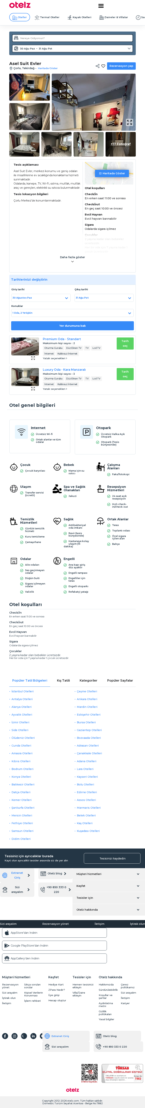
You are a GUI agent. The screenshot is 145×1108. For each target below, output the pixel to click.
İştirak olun (137, 923)
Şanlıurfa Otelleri (23, 807)
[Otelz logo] (20, 7)
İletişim (99, 923)
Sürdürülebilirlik (108, 989)
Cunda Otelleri (21, 745)
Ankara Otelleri (87, 699)
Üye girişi (53, 995)
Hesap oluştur (57, 1000)
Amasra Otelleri (22, 753)
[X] (24, 1036)
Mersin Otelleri (22, 815)
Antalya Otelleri (22, 699)
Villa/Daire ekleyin (78, 994)
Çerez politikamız (128, 986)
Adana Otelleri (86, 761)
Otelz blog (55, 873)
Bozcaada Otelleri (89, 738)
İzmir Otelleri (20, 722)
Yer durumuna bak (72, 325)
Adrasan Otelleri (88, 745)
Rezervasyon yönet (55, 923)
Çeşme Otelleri (87, 691)
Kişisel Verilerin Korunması (33, 994)
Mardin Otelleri (87, 707)
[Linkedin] (33, 1036)
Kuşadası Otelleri (88, 831)
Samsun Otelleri (22, 831)
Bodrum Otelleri (22, 769)
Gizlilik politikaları (105, 1013)
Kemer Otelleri (22, 800)
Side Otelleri (20, 730)
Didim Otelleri (21, 839)
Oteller (22, 17)
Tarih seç (125, 343)
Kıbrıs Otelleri (21, 761)
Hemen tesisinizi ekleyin (82, 986)
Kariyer (125, 1003)
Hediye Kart (56, 984)
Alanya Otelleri (22, 707)
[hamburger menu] (101, 6)
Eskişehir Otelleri (88, 714)
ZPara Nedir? (56, 989)
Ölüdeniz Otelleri (23, 738)
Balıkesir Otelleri (23, 784)
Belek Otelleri (86, 815)
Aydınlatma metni (106, 1005)
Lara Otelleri (85, 769)
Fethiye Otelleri (22, 823)
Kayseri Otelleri (87, 776)
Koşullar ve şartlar (106, 996)
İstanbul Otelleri (23, 691)
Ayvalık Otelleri (22, 714)
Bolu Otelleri (85, 784)
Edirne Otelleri (87, 792)
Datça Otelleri (21, 792)
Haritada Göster (114, 173)
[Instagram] (15, 1036)
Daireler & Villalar (116, 17)
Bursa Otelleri (86, 722)
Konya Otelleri (21, 776)
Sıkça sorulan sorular (32, 986)
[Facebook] (5, 1036)
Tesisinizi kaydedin (112, 858)
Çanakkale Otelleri (89, 753)
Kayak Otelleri (82, 17)
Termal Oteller (49, 17)
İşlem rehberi (32, 1000)
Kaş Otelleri (85, 823)
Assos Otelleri (86, 800)
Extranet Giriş (17, 875)
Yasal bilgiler (106, 1019)
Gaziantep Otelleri (89, 730)
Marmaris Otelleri (89, 807)
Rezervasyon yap (121, 66)
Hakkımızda (106, 984)
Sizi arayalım (17, 890)
